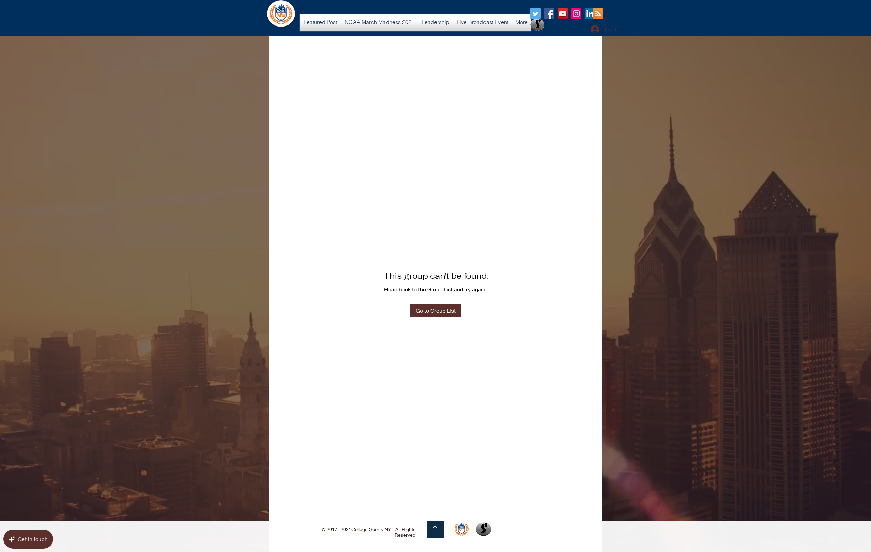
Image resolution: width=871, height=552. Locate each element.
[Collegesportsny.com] (535, 13)
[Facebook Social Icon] (549, 13)
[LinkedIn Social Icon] (590, 13)
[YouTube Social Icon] (563, 13)
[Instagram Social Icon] (576, 13)
